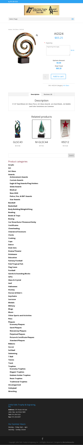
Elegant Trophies (17, 372)
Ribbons (11, 344)
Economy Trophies (18, 369)
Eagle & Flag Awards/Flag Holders (24, 183)
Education (12, 257)
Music (10, 312)
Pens (10, 318)
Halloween (12, 286)
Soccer (11, 347)
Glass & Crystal (14, 280)
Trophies (12, 366)
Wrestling (12, 391)
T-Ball (10, 356)
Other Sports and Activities (20, 315)
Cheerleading (14, 228)
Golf (10, 283)
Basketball (12, 206)
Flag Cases (12, 267)
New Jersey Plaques (18, 331)
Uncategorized (14, 385)
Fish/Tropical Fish (15, 264)
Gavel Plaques (16, 327)
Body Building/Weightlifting (20, 209)
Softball (11, 350)
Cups (10, 241)
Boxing (11, 219)
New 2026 (14, 193)
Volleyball (12, 388)
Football (11, 270)
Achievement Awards (19, 177)
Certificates (13, 225)
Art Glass (16, 29)
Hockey (11, 290)
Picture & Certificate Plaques (22, 337)
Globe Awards (15, 186)
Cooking (11, 238)
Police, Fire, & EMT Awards (21, 196)
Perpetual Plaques (17, 334)
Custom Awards (16, 180)
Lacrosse (12, 299)
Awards (11, 174)
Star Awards (15, 199)
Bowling (11, 212)
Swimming (12, 353)
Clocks (11, 235)
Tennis (11, 360)
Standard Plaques (17, 340)
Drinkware (12, 254)
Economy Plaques (17, 324)
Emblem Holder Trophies (20, 375)
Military (11, 306)
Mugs (10, 309)
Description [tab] (35, 94)
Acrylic (11, 165)
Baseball (11, 203)
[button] (37, 35)
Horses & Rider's (15, 293)
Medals (11, 302)
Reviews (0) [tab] (48, 94)
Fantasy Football (15, 260)
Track (10, 363)
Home (10, 29)
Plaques (11, 322)
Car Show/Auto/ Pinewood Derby (22, 222)
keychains (12, 296)
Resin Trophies (16, 378)
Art (9, 168)
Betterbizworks (68, 442)
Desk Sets (12, 248)
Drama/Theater (14, 251)
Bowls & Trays (14, 215)
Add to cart (58, 76)
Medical (13, 190)
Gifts (10, 277)
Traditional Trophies (18, 381)
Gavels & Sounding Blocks (19, 273)
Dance (11, 244)
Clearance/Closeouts (17, 232)
